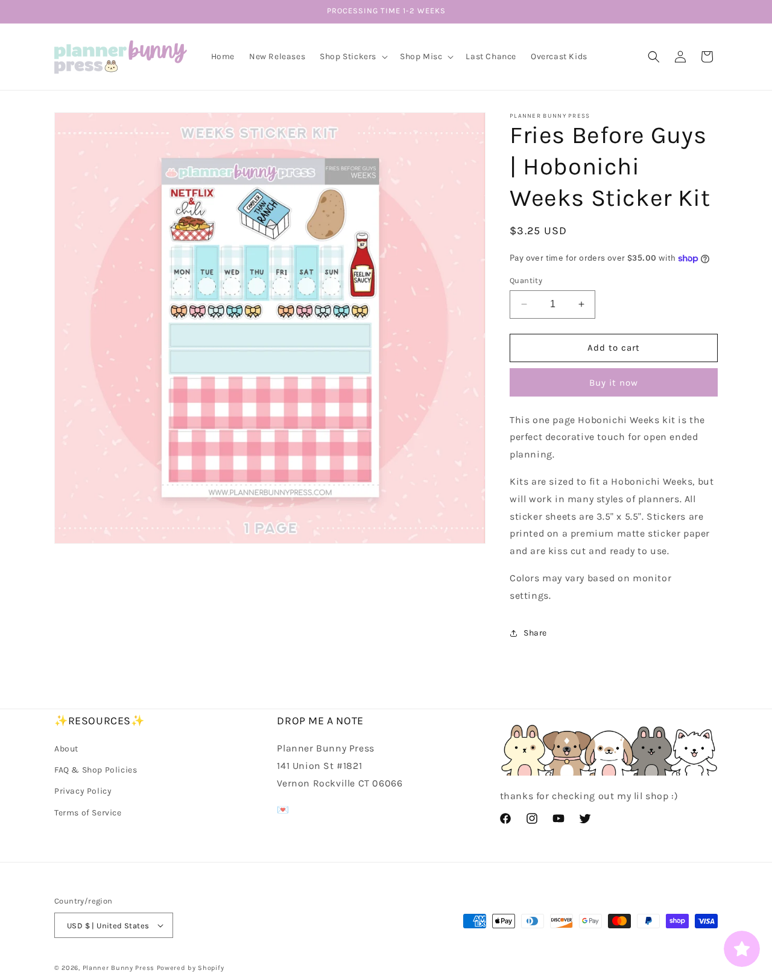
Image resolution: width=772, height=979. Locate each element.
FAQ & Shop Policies (95, 770)
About (66, 749)
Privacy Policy (83, 791)
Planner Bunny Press (118, 968)
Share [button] (535, 633)
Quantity (526, 280)
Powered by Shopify (190, 968)
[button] (352, 56)
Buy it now (613, 382)
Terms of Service (88, 813)
